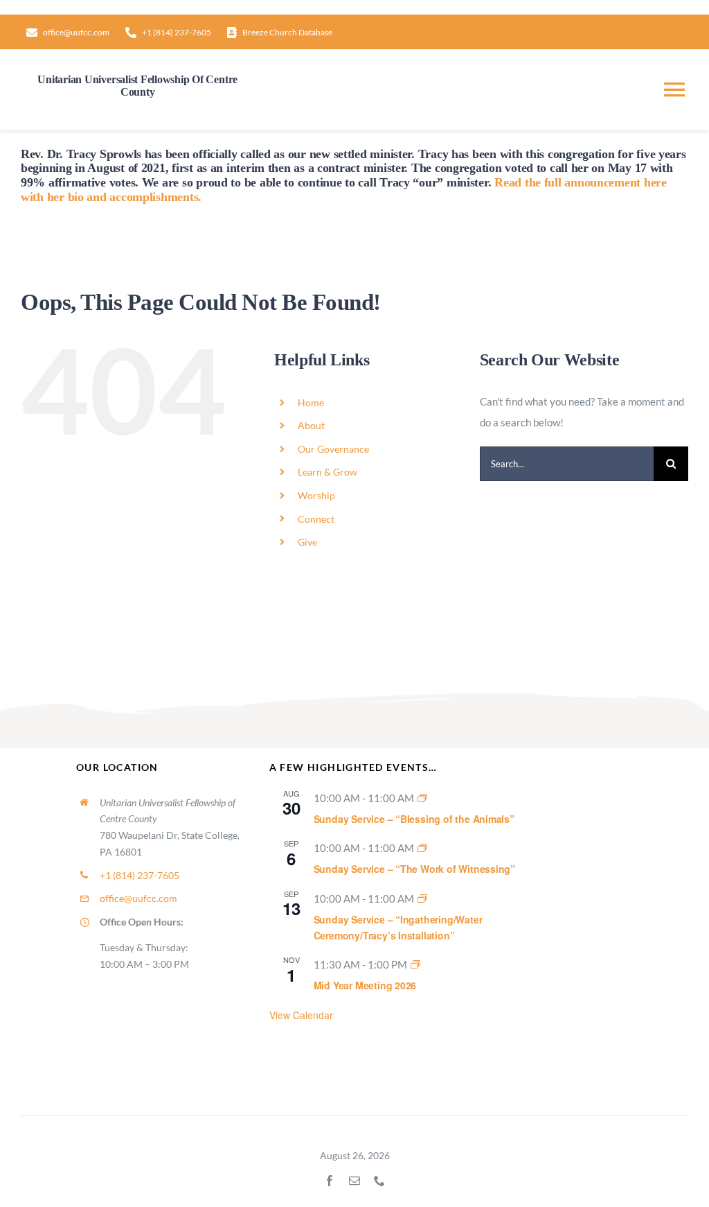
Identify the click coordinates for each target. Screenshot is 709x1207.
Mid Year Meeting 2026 (365, 985)
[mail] (354, 1180)
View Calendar (301, 1015)
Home (311, 402)
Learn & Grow (327, 472)
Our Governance (333, 449)
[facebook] (329, 1180)
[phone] (379, 1180)
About (311, 425)
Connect (316, 519)
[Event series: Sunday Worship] (422, 798)
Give (307, 542)
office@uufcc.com (138, 898)
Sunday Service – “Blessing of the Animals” (414, 819)
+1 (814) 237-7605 (139, 875)
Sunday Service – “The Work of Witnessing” (414, 869)
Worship (316, 495)
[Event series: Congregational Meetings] (415, 964)
